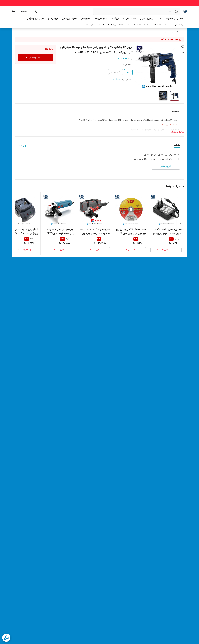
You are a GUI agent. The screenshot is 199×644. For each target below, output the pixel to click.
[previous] (180, 223)
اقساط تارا (115, 72)
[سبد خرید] (13, 11)
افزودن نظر (24, 145)
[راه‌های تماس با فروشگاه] (6, 638)
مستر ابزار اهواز (178, 32)
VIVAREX (122, 58)
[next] (18, 223)
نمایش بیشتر (177, 132)
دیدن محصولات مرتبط (35, 57)
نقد (128, 72)
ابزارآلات (165, 32)
